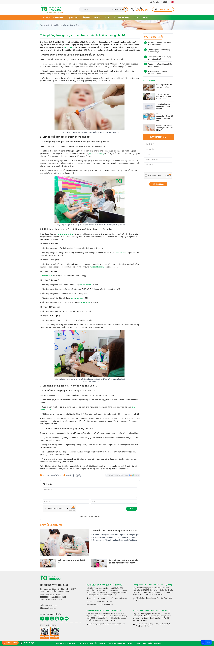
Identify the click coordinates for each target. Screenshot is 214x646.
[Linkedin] (52, 619)
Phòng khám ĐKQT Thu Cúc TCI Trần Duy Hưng (152, 585)
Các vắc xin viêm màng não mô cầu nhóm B (163, 106)
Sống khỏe (86, 17)
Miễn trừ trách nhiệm (48, 605)
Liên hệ (145, 17)
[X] (47, 619)
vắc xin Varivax (76, 298)
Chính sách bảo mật (48, 608)
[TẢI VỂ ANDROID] (54, 631)
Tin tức (135, 17)
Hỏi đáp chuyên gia (102, 17)
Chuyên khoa (58, 17)
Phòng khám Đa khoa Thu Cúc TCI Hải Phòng (151, 610)
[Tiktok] (62, 619)
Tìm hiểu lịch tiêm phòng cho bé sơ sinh (114, 530)
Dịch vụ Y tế (73, 17)
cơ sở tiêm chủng (96, 153)
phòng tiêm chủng (65, 234)
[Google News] (67, 619)
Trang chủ (44, 25)
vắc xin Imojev (85, 285)
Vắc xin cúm (47, 276)
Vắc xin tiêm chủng (71, 25)
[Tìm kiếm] (125, 9)
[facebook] (73, 475)
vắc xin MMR (85, 302)
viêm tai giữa (121, 252)
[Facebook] (42, 619)
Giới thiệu (46, 17)
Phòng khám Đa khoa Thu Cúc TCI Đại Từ (103, 610)
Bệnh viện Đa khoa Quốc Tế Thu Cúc (104, 585)
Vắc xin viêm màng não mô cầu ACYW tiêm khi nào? (163, 96)
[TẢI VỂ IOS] (44, 631)
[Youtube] (57, 619)
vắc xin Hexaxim (97, 267)
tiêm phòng (69, 47)
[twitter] (77, 475)
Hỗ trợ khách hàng (121, 17)
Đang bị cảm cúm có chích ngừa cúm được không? (165, 128)
